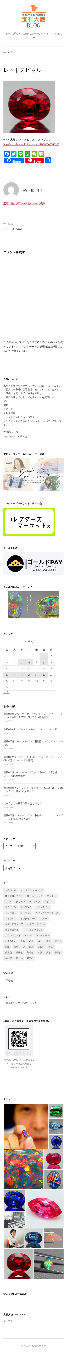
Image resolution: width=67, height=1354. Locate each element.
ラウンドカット (13, 935)
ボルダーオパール (36, 924)
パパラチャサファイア (47, 912)
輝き (48, 952)
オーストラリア (35, 895)
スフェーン (10, 907)
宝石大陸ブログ (37, 1346)
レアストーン (42, 935)
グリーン (20, 901)
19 (22, 674)
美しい (41, 946)
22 (44, 674)
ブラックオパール (27, 918)
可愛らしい (10, 941)
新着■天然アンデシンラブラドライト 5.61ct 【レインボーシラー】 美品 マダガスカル (33, 789)
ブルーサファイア (14, 924)
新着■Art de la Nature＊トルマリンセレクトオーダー (31, 729)
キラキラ (51, 895)
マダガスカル (12, 929)
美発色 (19, 952)
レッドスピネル (13, 229)
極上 (40, 941)
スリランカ (26, 907)
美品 (50, 946)
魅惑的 (30, 958)
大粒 (22, 941)
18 (14, 674)
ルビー (28, 935)
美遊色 (30, 952)
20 (29, 674)
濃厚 (48, 941)
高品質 (8, 958)
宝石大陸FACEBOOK (15, 1294)
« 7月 (6, 692)
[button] (25, 1126)
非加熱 (58, 952)
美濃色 (8, 952)
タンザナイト (42, 907)
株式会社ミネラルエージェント (23, 1002)
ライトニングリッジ (33, 929)
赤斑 (40, 952)
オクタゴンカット (14, 895)
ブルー (43, 918)
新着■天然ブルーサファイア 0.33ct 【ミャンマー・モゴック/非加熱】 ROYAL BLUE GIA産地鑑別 (33, 715)
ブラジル (9, 918)
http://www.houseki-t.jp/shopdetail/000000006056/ (31, 144)
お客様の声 (10, 890)
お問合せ (8, 980)
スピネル (48, 901)
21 (36, 674)
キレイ (8, 901)
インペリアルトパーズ (31, 890)
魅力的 (19, 958)
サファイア (34, 901)
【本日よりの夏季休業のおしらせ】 (22, 803)
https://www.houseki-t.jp (15, 436)
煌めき (58, 941)
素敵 (7, 946)
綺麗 (31, 946)
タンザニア (10, 912)
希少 (31, 941)
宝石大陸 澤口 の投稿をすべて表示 (24, 203)
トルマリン (26, 912)
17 (7, 674)
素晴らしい (19, 946)
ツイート (8, 1320)
